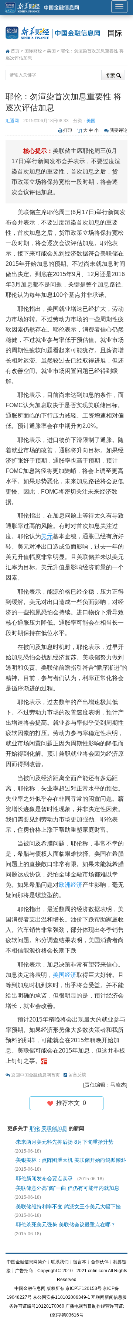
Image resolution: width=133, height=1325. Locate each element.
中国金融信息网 (29, 1288)
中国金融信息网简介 (27, 1261)
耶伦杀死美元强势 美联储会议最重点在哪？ (66, 1225)
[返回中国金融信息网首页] (44, 1061)
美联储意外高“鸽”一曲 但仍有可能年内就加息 (67, 1188)
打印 (67, 130)
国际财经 (33, 51)
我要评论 (118, 130)
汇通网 (12, 120)
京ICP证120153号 (83, 1288)
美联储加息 (54, 1128)
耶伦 (35, 1128)
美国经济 (64, 975)
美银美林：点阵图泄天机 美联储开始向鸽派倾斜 (71, 1160)
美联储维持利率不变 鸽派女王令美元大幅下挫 (68, 1206)
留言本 (79, 1261)
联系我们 (60, 1261)
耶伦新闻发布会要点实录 (44, 1178)
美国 (51, 51)
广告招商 (24, 1270)
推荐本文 (69, 1103)
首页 (15, 51)
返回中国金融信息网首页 (35, 1075)
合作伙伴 (100, 1261)
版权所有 (55, 1288)
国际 (115, 33)
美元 (47, 536)
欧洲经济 (70, 885)
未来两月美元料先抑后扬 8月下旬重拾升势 (64, 1142)
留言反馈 (77, 1074)
